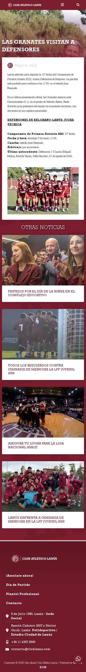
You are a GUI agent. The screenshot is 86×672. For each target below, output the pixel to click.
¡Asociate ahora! (19, 575)
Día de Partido (18, 585)
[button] (78, 5)
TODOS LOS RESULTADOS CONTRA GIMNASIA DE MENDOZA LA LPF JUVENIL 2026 (41, 369)
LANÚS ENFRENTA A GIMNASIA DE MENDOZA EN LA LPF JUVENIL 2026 (36, 519)
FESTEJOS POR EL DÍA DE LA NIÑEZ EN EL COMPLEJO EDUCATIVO (41, 293)
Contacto (14, 603)
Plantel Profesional (22, 594)
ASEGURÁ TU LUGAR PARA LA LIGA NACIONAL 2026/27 (36, 445)
